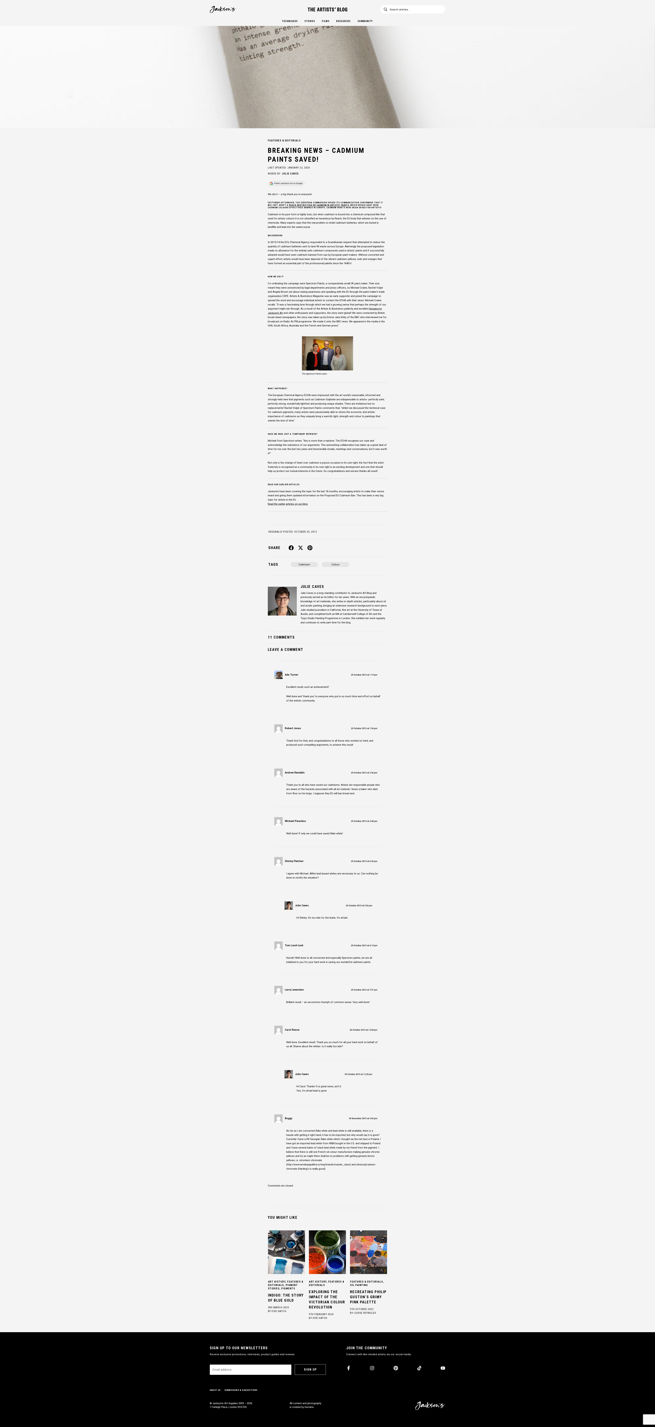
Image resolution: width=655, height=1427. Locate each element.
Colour (336, 564)
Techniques (290, 21)
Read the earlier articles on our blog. (288, 504)
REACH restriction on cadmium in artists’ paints (319, 205)
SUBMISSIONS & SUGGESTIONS (241, 1390)
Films (325, 21)
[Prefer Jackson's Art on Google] (286, 183)
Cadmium (304, 564)
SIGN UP (310, 1369)
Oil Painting (359, 1285)
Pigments (288, 1288)
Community (365, 21)
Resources (343, 21)
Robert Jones (293, 728)
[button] (291, 548)
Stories (309, 21)
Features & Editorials (284, 140)
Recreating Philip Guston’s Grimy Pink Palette (368, 1297)
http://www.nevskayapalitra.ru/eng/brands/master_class (318, 1164)
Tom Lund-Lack (294, 945)
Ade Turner (291, 674)
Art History (277, 1281)
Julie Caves (290, 173)
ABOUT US (215, 1390)
